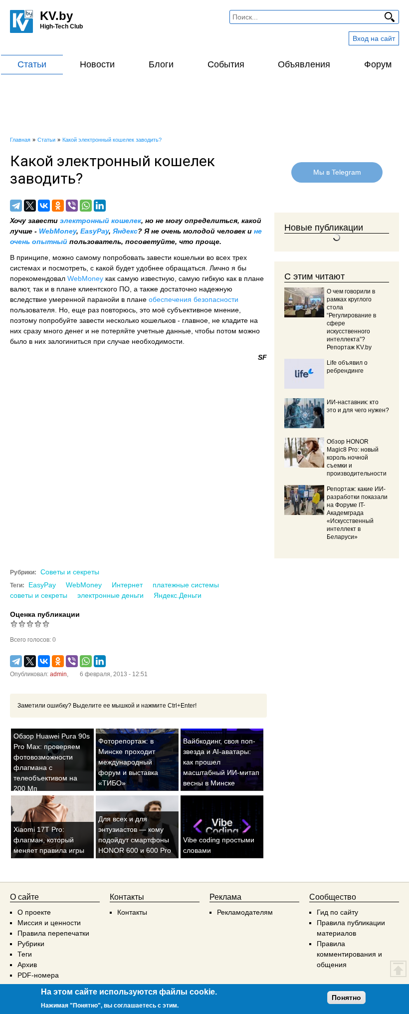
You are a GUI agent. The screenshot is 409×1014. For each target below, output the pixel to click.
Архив (27, 965)
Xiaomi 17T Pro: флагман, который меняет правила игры (48, 839)
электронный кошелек (100, 221)
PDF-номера (38, 975)
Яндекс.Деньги (178, 595)
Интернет (127, 585)
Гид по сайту (337, 912)
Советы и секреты (69, 572)
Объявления (304, 64)
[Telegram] (16, 206)
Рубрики (30, 944)
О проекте (34, 912)
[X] (30, 206)
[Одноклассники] (58, 206)
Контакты (132, 912)
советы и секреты (38, 595)
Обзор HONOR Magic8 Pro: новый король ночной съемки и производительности (357, 457)
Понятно (346, 998)
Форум (378, 64)
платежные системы (186, 585)
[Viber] (72, 206)
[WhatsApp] (86, 206)
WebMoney (57, 231)
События (225, 64)
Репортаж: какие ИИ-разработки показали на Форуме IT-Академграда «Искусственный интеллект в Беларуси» (357, 513)
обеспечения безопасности (193, 299)
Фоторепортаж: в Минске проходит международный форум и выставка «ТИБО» (128, 762)
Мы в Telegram (337, 172)
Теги (24, 954)
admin (58, 674)
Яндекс (125, 231)
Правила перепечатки (53, 933)
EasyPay (94, 231)
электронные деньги (110, 595)
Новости (97, 64)
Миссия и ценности (49, 923)
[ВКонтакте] (44, 206)
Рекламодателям (245, 912)
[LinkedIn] (100, 206)
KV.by (56, 15)
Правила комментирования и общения (349, 954)
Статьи (31, 64)
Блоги (161, 64)
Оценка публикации (45, 614)
